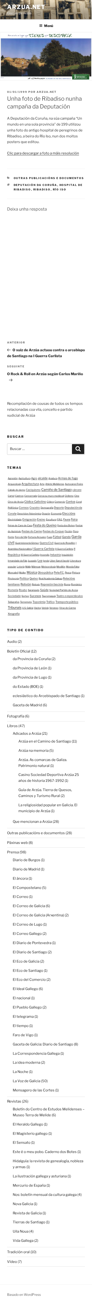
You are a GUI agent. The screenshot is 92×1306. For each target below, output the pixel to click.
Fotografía (15, 716)
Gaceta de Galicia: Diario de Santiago (43, 1044)
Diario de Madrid (26, 869)
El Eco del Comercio (29, 979)
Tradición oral (18, 1252)
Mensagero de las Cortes (33, 1090)
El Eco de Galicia (26, 961)
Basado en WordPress (24, 1294)
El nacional (21, 998)
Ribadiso (42, 189)
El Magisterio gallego (30, 1133)
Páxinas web (17, 843)
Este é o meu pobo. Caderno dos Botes (45, 1152)
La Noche (20, 1072)
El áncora (20, 878)
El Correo (20, 897)
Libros (12, 726)
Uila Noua (21, 1231)
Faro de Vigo (23, 1035)
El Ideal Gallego (25, 989)
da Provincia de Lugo (30, 677)
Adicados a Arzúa (27, 733)
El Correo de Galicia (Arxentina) (38, 915)
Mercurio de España (29, 1185)
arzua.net (26, 7)
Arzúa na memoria (33, 750)
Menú (48, 26)
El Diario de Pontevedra (32, 943)
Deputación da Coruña (35, 185)
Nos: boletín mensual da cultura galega (45, 1195)
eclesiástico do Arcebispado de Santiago (46, 696)
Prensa (13, 852)
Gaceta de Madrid (27, 705)
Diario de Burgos (26, 860)
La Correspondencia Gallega (36, 1053)
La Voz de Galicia (26, 1081)
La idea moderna (26, 1062)
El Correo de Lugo (27, 924)
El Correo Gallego (27, 934)
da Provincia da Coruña (32, 659)
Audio (12, 641)
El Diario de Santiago (30, 952)
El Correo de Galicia (29, 906)
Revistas (14, 1101)
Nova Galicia (23, 1204)
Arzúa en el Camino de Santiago (44, 741)
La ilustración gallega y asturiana (40, 1176)
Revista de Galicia (27, 1213)
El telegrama (23, 1016)
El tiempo (21, 1026)
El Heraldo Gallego (28, 1124)
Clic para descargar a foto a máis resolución (43, 153)
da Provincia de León (30, 668)
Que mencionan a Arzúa (32, 822)
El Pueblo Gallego (27, 1007)
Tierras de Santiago (29, 1222)
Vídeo (12, 1262)
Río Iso (60, 189)
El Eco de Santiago (28, 970)
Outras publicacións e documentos (49, 178)
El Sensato (21, 1142)
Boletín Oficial (18, 651)
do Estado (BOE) (26, 687)
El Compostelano (27, 888)
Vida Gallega (23, 1240)
